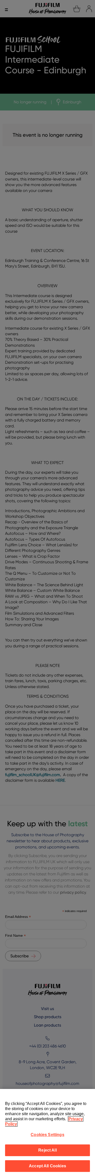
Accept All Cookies (47, 1166)
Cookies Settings (47, 1134)
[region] (47, 1132)
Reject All (47, 1150)
